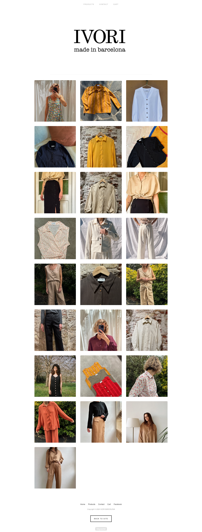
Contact (103, 4)
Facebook (118, 504)
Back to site (101, 519)
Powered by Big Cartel (101, 529)
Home (82, 504)
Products (89, 4)
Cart (115, 4)
